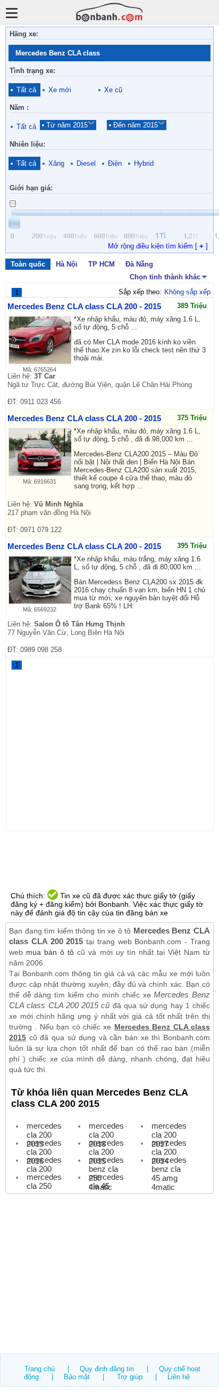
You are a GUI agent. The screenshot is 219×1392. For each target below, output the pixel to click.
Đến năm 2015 (135, 125)
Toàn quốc (28, 264)
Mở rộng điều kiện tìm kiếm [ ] (158, 246)
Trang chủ (39, 1369)
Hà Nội (67, 264)
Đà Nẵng (139, 264)
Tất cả (26, 90)
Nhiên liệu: (27, 144)
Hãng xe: (24, 34)
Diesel (86, 163)
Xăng (56, 163)
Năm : (19, 107)
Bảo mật (77, 1377)
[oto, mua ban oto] (109, 12)
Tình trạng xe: (32, 71)
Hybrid (144, 163)
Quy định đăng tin (107, 1369)
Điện (115, 163)
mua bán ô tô (50, 952)
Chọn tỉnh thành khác (165, 277)
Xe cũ (113, 90)
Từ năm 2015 (67, 125)
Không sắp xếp (187, 292)
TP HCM (101, 264)
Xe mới (59, 90)
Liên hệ (178, 1377)
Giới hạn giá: (31, 188)
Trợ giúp (129, 1377)
